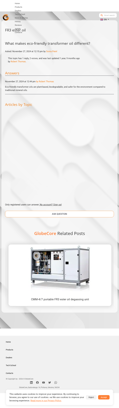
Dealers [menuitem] (18, 11)
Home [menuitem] (17, 3)
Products (9, 350)
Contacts (9, 373)
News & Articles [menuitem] (21, 18)
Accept (104, 397)
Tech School (11, 365)
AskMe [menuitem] (18, 29)
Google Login (59, 152)
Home (8, 342)
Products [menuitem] (18, 7)
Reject (91, 397)
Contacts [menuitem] (18, 32)
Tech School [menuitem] (20, 14)
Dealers (9, 357)
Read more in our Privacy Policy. (46, 400)
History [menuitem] (18, 21)
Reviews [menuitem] (18, 25)
